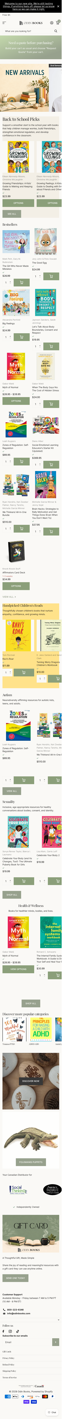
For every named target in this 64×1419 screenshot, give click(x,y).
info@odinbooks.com (18, 1313)
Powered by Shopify (42, 1391)
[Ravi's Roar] (18, 635)
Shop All (12, 894)
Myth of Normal (10, 387)
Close (58, 6)
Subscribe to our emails (15, 1335)
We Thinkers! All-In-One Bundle (14, 513)
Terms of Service (9, 1377)
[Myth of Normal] (16, 366)
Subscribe (55, 1342)
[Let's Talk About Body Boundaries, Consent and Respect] (45, 302)
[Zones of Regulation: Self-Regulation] (16, 424)
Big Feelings (8, 323)
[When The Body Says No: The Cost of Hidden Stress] (45, 366)
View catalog (4, 23)
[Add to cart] (22, 282)
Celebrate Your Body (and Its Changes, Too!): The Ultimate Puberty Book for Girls (17, 861)
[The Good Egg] (45, 241)
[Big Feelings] (16, 302)
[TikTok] (17, 1331)
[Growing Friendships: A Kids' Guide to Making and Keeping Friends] (18, 157)
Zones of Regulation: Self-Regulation (15, 446)
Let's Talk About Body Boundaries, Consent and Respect (45, 329)
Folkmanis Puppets (30, 1162)
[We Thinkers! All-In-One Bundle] (16, 484)
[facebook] (3, 1331)
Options (18, 203)
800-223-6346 (15, 1309)
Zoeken (55, 31)
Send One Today (15, 1278)
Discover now (30, 1081)
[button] (11, 280)
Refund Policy (8, 1364)
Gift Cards (6, 1351)
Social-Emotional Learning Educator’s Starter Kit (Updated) (45, 448)
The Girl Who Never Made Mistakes (15, 267)
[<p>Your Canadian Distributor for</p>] (18, 1190)
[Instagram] (10, 1331)
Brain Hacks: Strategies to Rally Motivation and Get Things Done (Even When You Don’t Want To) (45, 513)
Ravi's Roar (8, 658)
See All (12, 214)
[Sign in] (51, 23)
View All (12, 791)
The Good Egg (39, 262)
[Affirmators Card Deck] (16, 551)
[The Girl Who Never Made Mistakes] (16, 241)
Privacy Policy (8, 1358)
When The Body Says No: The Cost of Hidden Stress (45, 389)
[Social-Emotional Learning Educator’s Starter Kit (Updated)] (45, 424)
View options (18, 969)
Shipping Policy (9, 1371)
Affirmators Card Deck (13, 572)
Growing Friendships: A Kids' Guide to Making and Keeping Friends (17, 186)
